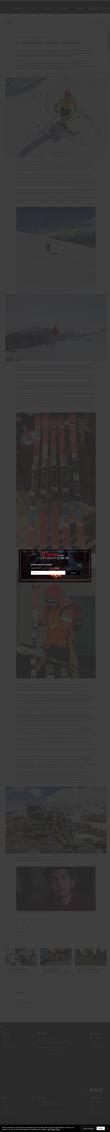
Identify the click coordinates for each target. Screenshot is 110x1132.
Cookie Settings (88, 1128)
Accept (100, 1128)
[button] (79, 565)
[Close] (107, 1128)
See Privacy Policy (53, 1129)
